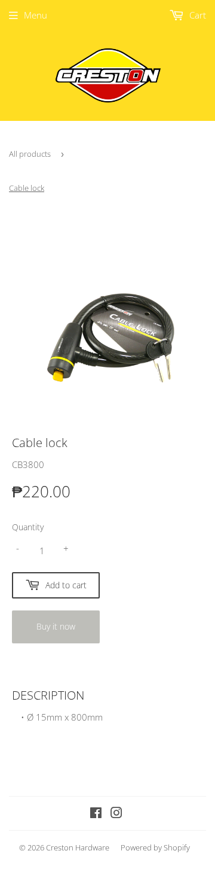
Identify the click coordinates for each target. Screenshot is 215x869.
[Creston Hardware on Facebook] (96, 814)
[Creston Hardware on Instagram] (116, 814)
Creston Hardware (77, 847)
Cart (196, 15)
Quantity (28, 527)
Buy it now (55, 626)
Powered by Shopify (155, 847)
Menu (35, 15)
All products (30, 153)
